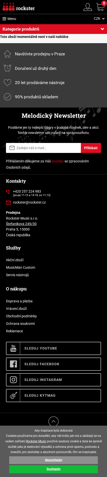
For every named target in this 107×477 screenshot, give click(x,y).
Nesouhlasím (53, 460)
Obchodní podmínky (21, 316)
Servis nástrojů (17, 275)
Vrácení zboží (16, 309)
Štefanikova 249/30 (21, 224)
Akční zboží (14, 260)
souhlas (58, 161)
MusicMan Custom (20, 267)
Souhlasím (53, 469)
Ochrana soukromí (20, 324)
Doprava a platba (19, 301)
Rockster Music (36, 441)
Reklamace (14, 331)
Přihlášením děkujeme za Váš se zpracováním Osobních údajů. (47, 164)
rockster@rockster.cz (29, 202)
